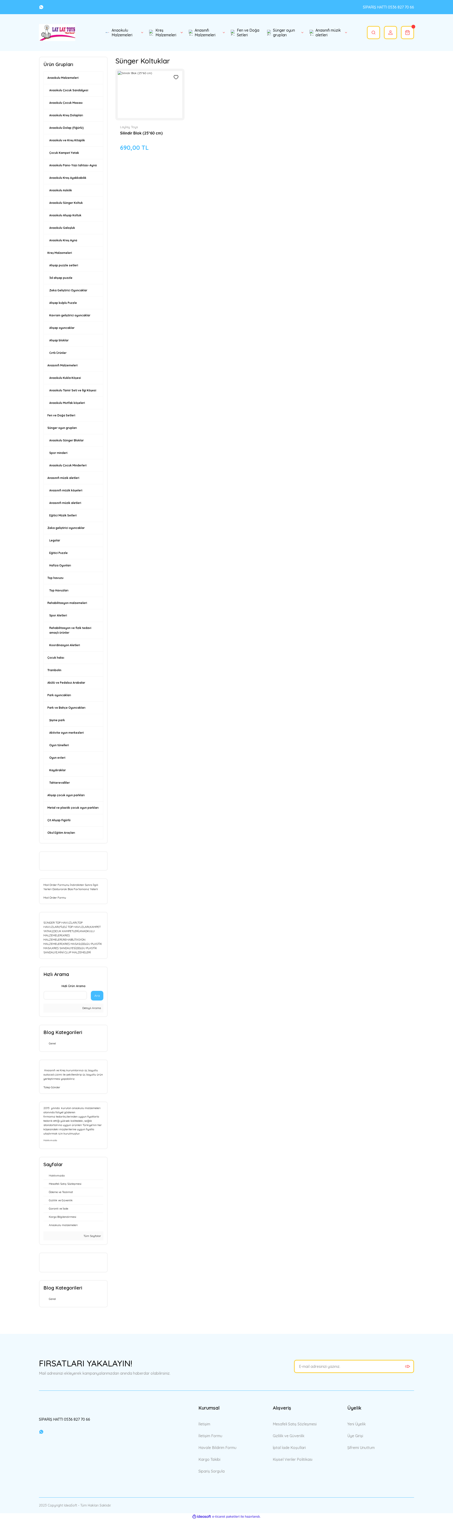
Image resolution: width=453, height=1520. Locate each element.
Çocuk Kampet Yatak (64, 153)
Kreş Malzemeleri (59, 253)
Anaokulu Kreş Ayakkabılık (67, 178)
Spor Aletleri (58, 615)
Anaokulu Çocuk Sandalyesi (68, 90)
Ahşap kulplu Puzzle (63, 303)
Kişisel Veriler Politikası (292, 1459)
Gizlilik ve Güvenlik (288, 1435)
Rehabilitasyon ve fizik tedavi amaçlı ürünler (70, 630)
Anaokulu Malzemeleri (63, 78)
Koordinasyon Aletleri (64, 645)
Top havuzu (55, 578)
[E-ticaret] (226, 1516)
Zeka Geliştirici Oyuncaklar (68, 290)
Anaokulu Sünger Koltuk (66, 203)
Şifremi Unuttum (361, 1447)
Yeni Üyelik (356, 1424)
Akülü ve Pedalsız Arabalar (66, 682)
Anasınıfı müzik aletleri (63, 478)
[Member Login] (390, 32)
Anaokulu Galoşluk (62, 228)
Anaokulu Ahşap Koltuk (65, 215)
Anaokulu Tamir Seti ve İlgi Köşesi (72, 390)
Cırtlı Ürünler (58, 353)
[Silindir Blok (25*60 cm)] (149, 94)
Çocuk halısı (55, 657)
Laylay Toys (129, 127)
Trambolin (54, 670)
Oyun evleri (57, 757)
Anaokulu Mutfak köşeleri (67, 403)
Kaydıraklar (57, 770)
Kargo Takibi (209, 1459)
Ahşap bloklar (59, 340)
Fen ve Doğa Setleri (61, 415)
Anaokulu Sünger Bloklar (66, 440)
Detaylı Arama (91, 1008)
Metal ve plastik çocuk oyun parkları (73, 807)
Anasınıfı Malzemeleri (62, 365)
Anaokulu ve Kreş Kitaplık (67, 140)
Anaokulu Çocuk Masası (66, 103)
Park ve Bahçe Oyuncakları (66, 707)
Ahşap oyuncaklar (62, 328)
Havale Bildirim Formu (217, 1447)
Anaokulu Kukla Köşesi (65, 378)
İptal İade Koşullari (289, 1447)
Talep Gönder (51, 1087)
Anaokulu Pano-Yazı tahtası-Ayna (73, 165)
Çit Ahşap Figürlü (59, 820)
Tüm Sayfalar (92, 1236)
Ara (97, 995)
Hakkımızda (50, 1140)
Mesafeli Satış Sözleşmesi (295, 1424)
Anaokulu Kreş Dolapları (66, 115)
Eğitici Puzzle (58, 553)
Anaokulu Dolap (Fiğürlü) (66, 128)
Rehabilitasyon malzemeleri (67, 603)
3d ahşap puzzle (60, 278)
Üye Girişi (355, 1435)
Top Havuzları (58, 590)
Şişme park (57, 720)
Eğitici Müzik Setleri (63, 515)
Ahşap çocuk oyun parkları (66, 795)
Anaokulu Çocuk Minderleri (68, 465)
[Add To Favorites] (176, 77)
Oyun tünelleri (59, 745)
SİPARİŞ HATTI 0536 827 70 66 (388, 7)
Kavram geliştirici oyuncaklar (69, 315)
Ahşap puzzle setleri (63, 265)
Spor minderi (58, 453)
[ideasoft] (201, 1516)
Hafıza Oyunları (60, 565)
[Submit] (407, 1366)
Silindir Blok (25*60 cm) (141, 133)
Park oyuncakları (59, 695)
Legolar (54, 540)
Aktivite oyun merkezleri (66, 732)
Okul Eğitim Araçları (61, 832)
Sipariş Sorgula (211, 1471)
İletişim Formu (210, 1435)
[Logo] (57, 32)
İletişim (204, 1424)
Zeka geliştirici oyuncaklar (66, 528)
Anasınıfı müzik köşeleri (65, 490)
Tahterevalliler (59, 782)
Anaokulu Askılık (60, 190)
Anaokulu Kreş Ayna (63, 240)
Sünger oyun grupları (62, 428)
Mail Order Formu (54, 897)
